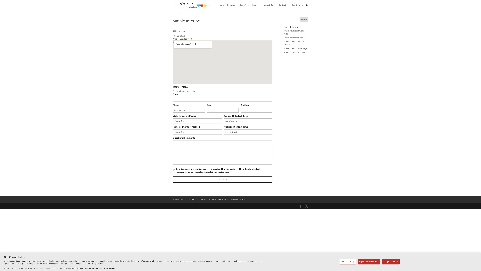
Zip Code (246, 105)
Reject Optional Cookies (368, 262)
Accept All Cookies (390, 262)
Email (210, 105)
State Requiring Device (184, 116)
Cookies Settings (347, 262)
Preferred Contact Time (236, 126)
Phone (176, 105)
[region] (240, 262)
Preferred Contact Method (186, 126)
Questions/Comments (184, 138)
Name (176, 94)
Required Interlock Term (236, 116)
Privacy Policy (109, 268)
